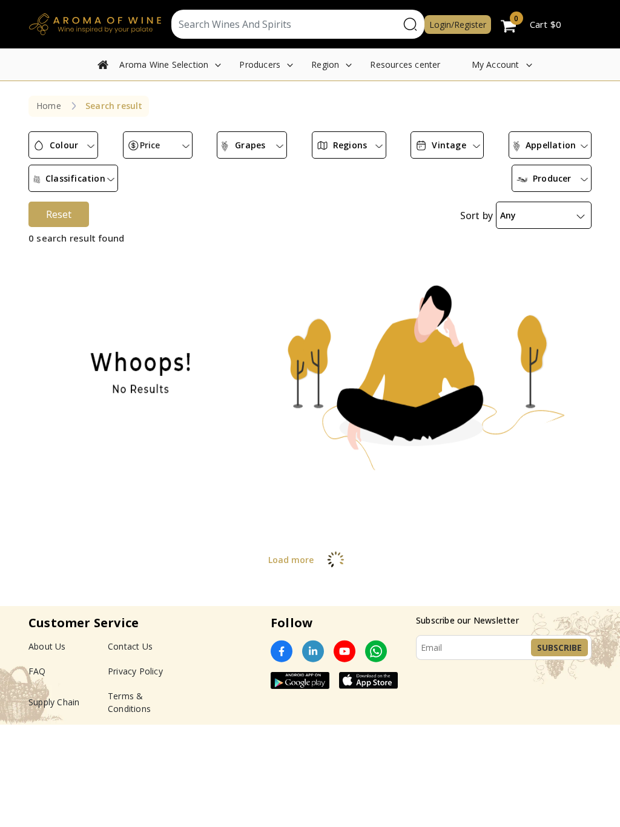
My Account (495, 64)
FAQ (37, 671)
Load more (291, 559)
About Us (47, 646)
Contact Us (130, 646)
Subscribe (559, 647)
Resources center (405, 64)
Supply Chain (53, 702)
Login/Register (457, 24)
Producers (259, 64)
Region (325, 64)
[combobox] (63, 145)
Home (48, 105)
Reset (58, 214)
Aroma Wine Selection (163, 64)
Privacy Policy (135, 671)
